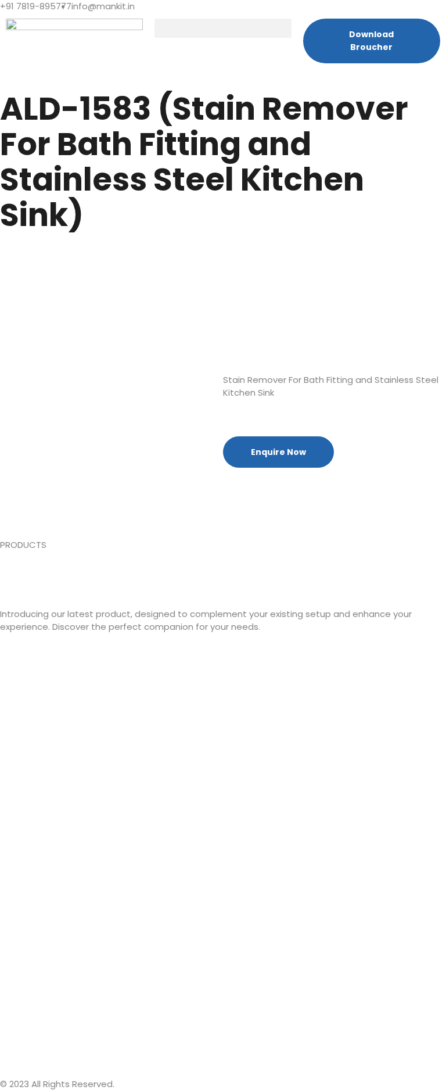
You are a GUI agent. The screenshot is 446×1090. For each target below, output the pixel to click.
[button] (223, 28)
